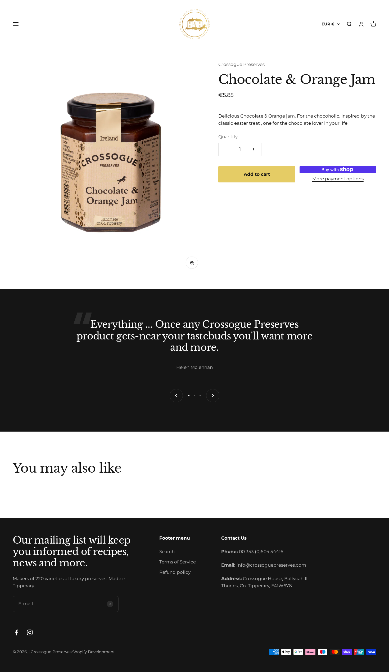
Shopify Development (93, 651)
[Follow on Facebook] (16, 632)
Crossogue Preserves (241, 64)
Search (167, 551)
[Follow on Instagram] (29, 632)
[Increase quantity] (253, 149)
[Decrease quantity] (226, 149)
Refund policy (175, 572)
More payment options (338, 178)
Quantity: (228, 136)
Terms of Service (177, 562)
